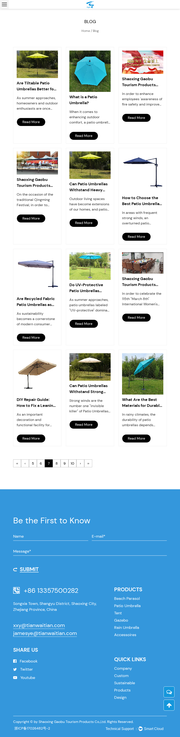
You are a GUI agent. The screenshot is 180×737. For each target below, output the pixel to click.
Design (120, 697)
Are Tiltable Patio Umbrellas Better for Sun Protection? (36, 86)
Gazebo (121, 620)
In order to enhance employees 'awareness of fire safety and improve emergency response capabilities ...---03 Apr (142, 99)
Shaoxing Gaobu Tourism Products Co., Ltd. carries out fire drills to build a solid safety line (140, 82)
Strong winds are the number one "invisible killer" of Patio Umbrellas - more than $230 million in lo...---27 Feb (89, 406)
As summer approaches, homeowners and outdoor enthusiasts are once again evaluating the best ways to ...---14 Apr (37, 103)
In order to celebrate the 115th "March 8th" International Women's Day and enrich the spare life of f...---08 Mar (142, 299)
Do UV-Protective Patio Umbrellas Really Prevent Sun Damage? (87, 288)
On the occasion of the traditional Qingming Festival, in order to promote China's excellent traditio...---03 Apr (36, 200)
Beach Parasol (127, 598)
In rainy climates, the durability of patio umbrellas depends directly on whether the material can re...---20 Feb (141, 420)
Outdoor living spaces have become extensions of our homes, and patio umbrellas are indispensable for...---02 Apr (89, 204)
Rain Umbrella (126, 627)
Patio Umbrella (127, 605)
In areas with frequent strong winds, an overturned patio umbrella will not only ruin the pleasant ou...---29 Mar (142, 218)
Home (85, 31)
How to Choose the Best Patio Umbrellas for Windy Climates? (141, 201)
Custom (121, 675)
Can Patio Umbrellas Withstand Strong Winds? (88, 389)
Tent (118, 613)
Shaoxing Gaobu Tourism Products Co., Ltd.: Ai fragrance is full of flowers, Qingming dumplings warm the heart (37, 183)
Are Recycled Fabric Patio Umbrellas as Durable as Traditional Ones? (36, 302)
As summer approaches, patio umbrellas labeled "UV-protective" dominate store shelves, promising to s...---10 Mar (90, 305)
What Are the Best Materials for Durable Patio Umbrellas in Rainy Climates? (142, 403)
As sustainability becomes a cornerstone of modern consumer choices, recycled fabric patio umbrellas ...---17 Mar (36, 319)
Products (122, 690)
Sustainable (124, 683)
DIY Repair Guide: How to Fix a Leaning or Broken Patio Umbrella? (36, 403)
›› (88, 463)
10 (72, 463)
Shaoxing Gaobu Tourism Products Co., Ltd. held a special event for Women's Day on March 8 (139, 282)
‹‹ (17, 463)
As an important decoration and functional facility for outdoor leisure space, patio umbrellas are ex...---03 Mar (36, 420)
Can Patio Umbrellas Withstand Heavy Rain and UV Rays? (88, 187)
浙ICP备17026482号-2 (32, 728)
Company (123, 668)
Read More (31, 122)
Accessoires (125, 634)
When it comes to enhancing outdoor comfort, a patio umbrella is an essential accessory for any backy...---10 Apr (89, 117)
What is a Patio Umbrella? (83, 100)
